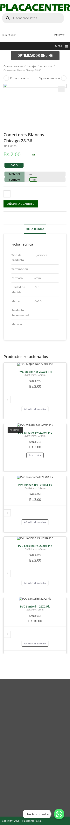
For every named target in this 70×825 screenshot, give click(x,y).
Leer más (35, 455)
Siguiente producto (49, 78)
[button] (59, 46)
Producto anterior (19, 78)
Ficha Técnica (35, 229)
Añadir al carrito (20, 204)
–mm (33, 179)
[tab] (35, 229)
